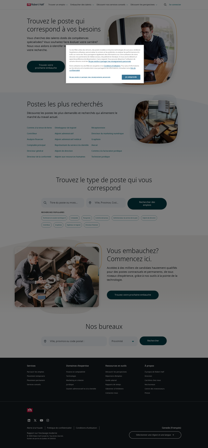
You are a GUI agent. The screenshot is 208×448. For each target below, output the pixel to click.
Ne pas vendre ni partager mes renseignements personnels (109, 61)
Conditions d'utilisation (112, 66)
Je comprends (131, 77)
